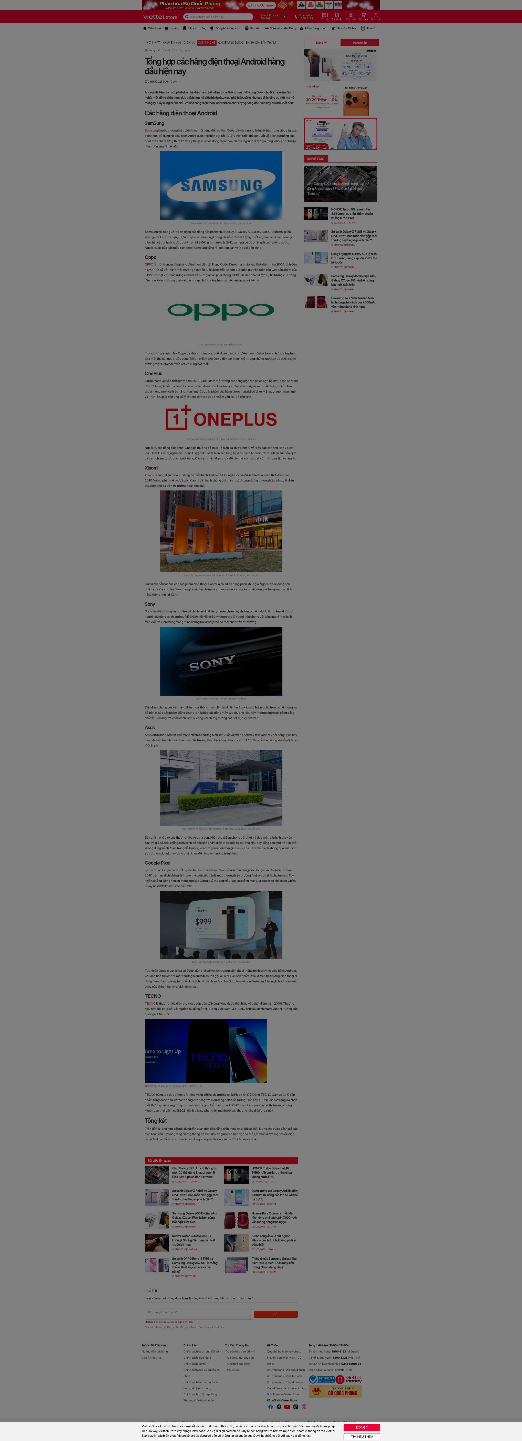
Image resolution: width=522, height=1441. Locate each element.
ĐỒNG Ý (362, 1427)
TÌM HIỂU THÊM (362, 1437)
